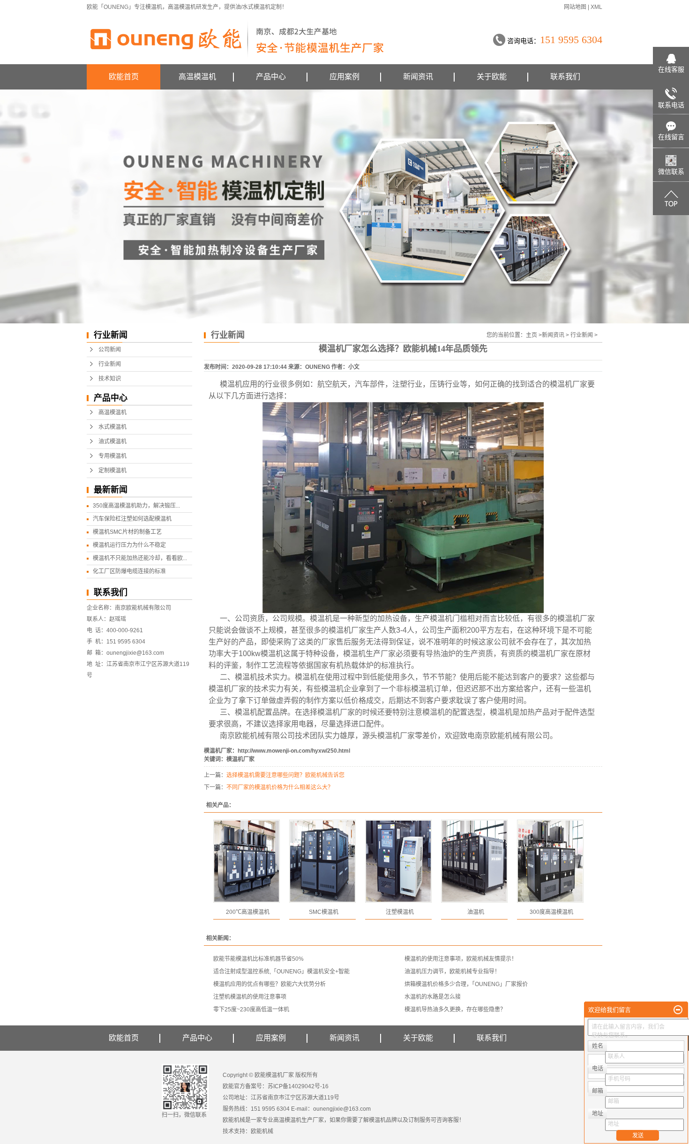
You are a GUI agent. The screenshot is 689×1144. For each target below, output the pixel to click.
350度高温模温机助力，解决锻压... (136, 505)
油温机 (475, 912)
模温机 (153, 7)
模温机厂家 (568, 384)
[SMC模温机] (322, 861)
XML (596, 7)
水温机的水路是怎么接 (432, 997)
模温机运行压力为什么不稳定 (129, 545)
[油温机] (474, 861)
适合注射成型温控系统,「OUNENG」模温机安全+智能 (281, 971)
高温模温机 (182, 7)
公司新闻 (109, 349)
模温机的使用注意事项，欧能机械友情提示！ (460, 959)
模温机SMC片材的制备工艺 (127, 532)
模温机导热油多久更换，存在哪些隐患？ (455, 1009)
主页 (531, 335)
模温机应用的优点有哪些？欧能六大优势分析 (269, 984)
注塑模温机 (400, 912)
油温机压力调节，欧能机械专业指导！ (452, 971)
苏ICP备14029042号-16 (298, 1086)
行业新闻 (109, 364)
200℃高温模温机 (248, 912)
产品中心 (271, 77)
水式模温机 (112, 427)
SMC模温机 (323, 912)
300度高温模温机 (551, 912)
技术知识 (109, 378)
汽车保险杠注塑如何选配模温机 (132, 519)
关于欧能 (492, 77)
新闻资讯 (418, 77)
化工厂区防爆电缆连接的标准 (129, 571)
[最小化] (678, 1010)
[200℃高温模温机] (246, 861)
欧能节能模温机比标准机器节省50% (258, 959)
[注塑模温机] (398, 861)
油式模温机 (112, 441)
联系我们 (565, 77)
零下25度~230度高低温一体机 (251, 1009)
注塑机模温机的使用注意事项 (249, 997)
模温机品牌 (383, 1120)
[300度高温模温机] (550, 861)
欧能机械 (262, 1131)
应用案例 (344, 77)
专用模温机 (112, 456)
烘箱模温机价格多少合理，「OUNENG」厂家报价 (466, 984)
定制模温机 (112, 470)
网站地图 (575, 7)
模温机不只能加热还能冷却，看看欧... (140, 558)
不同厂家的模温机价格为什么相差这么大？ (279, 787)
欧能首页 (124, 77)
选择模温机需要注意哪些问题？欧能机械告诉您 (285, 775)
